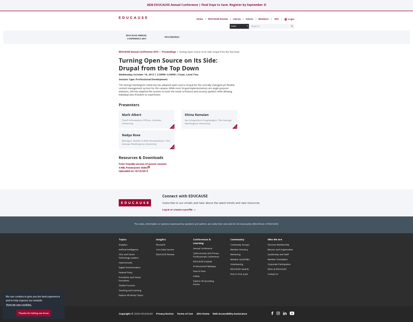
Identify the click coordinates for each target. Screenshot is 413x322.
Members (263, 19)
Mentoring (235, 254)
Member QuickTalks (240, 259)
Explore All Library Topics (131, 295)
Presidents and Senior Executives (130, 279)
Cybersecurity (125, 263)
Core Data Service (165, 250)
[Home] (133, 17)
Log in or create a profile (177, 210)
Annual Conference (202, 248)
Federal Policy (125, 273)
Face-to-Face (199, 271)
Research (160, 245)
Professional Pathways (204, 266)
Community (237, 240)
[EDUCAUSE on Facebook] (272, 313)
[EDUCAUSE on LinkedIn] (285, 313)
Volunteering (236, 264)
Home (199, 19)
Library (237, 19)
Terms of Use (185, 314)
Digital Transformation (130, 268)
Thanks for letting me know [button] (34, 313)
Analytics (123, 245)
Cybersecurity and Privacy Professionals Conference (206, 255)
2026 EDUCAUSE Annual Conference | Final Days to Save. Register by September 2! (206, 5)
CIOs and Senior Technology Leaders (129, 256)
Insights (161, 240)
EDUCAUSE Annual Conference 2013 (136, 37)
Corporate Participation (279, 264)
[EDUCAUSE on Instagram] (278, 313)
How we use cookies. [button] (19, 304)
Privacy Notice (165, 314)
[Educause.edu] (135, 203)
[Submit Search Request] (292, 26)
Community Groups (239, 245)
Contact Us (273, 274)
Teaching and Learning (130, 290)
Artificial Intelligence (128, 250)
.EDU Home (202, 314)
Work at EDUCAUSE (277, 269)
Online (196, 276)
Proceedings (172, 37)
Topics (122, 240)
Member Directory (239, 250)
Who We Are (275, 240)
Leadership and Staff (278, 254)
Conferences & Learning (202, 242)
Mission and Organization (280, 250)
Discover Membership (278, 245)
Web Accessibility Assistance (230, 314)
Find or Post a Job (239, 274)
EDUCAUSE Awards (239, 269)
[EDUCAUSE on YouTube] (292, 313)
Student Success (127, 285)
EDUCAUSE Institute (202, 262)
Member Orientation (278, 259)
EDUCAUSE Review (218, 19)
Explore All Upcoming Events (203, 283)
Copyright (125, 314)
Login (290, 19)
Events (249, 19)
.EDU (276, 19)
